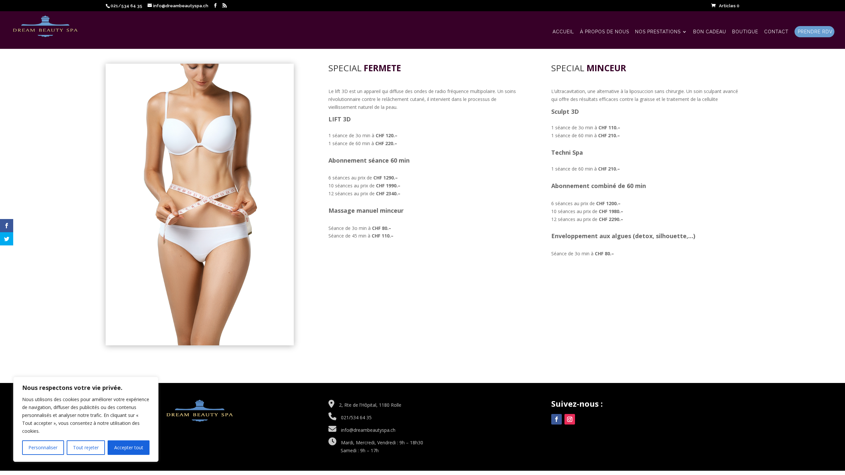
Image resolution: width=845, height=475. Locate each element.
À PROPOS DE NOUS (604, 31)
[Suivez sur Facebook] (556, 419)
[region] (85, 419)
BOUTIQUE (745, 31)
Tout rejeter (86, 447)
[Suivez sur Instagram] (569, 419)
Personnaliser (42, 447)
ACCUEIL (563, 31)
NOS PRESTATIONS (658, 31)
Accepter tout (128, 447)
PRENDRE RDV (815, 31)
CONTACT (776, 31)
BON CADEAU (709, 31)
